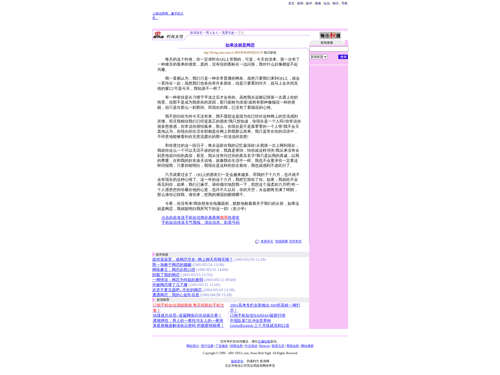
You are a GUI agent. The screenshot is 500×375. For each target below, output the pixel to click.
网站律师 (307, 346)
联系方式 (278, 346)
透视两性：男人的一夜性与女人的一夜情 (188, 321)
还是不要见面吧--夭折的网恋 (177, 290)
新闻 (300, 3)
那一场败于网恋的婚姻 (171, 265)
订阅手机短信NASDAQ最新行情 (257, 315)
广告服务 (222, 346)
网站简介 (192, 346)
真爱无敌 (228, 33)
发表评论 (267, 241)
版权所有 (237, 361)
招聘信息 (236, 346)
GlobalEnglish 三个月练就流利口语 (259, 325)
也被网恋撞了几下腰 (170, 285)
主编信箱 (264, 341)
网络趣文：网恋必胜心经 (173, 270)
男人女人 (212, 33)
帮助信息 (292, 346)
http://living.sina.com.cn (218, 52)
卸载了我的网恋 (166, 275)
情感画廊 (281, 241)
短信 (327, 3)
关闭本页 (295, 241)
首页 (291, 3)
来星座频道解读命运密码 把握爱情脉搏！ (188, 325)
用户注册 (207, 346)
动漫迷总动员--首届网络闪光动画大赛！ (187, 315)
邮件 (309, 3)
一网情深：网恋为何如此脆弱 (177, 280)
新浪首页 (196, 33)
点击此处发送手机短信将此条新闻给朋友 (200, 217)
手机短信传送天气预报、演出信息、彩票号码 (200, 222)
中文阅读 (251, 346)
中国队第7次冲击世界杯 (250, 321)
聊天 (336, 3)
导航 (344, 3)
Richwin (264, 346)
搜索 (318, 3)
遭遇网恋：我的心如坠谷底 (175, 295)
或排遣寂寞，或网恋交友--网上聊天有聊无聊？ (192, 259)
